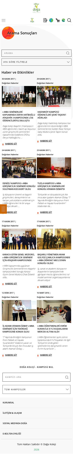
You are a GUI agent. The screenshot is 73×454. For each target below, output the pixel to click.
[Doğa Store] (58, 20)
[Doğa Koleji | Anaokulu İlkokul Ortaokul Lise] (36, 7)
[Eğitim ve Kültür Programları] (51, 20)
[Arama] (69, 20)
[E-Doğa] (63, 20)
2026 (36, 449)
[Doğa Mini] (39, 20)
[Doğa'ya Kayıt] (45, 20)
